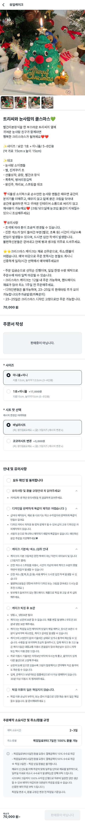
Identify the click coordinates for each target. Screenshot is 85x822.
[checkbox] (8, 490)
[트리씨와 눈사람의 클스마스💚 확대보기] (42, 52)
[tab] (7, 102)
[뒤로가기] (4, 4)
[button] (42, 480)
